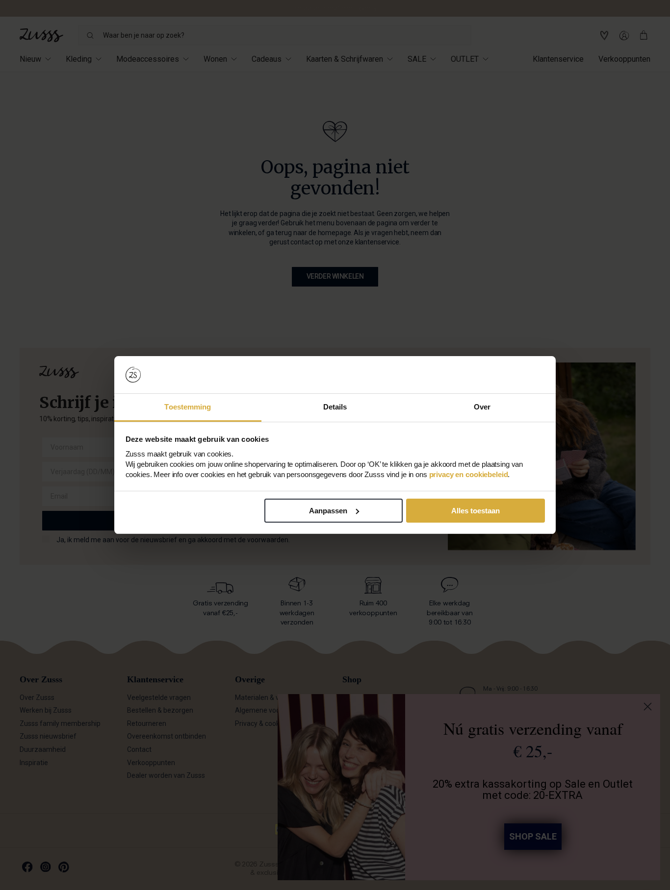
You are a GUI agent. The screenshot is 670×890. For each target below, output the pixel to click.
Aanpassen (328, 510)
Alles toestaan (475, 510)
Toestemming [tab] (187, 407)
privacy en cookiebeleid (468, 474)
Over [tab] (482, 407)
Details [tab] (335, 407)
